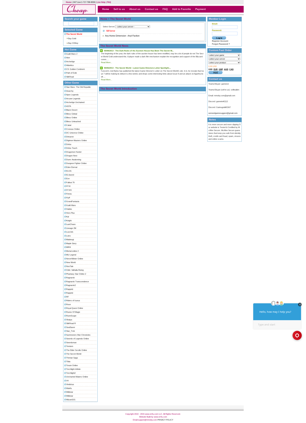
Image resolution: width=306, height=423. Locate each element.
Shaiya (69, 320)
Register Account (220, 41)
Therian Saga (72, 358)
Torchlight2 (71, 373)
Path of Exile (71, 73)
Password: (217, 30)
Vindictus (70, 384)
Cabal (68, 125)
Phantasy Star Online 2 (76, 274)
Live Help (101, 2)
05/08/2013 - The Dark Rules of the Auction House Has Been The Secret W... (139, 51)
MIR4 (68, 247)
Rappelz (69, 289)
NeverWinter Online (74, 259)
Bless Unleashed (73, 121)
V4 (67, 381)
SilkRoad (70, 77)
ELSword (70, 175)
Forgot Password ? (221, 44)
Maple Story (71, 243)
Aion (68, 58)
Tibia (68, 361)
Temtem (69, 346)
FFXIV (69, 190)
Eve (68, 178)
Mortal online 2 (72, 251)
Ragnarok (70, 278)
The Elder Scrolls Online (76, 350)
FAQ (109, 2)
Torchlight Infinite (73, 369)
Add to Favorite (181, 9)
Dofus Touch (71, 148)
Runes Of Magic (73, 312)
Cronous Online (73, 129)
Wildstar (69, 392)
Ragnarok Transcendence (77, 281)
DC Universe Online (74, 133)
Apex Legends (72, 95)
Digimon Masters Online (76, 140)
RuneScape (71, 316)
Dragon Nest (71, 156)
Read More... (106, 62)
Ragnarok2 (71, 285)
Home (68, 2)
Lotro (68, 236)
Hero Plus (70, 213)
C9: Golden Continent (75, 69)
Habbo (69, 209)
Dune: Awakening (73, 159)
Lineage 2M (71, 228)
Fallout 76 (70, 182)
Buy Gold (72, 38)
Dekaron (70, 137)
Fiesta (69, 194)
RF (67, 297)
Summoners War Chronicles (78, 335)
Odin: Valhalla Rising (75, 270)
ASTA (68, 106)
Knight (69, 220)
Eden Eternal (71, 167)
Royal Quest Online (74, 308)
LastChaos (71, 224)
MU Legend (71, 255)
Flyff (68, 198)
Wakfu (69, 388)
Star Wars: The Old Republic (78, 87)
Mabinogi (70, 239)
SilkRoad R (71, 323)
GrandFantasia (72, 201)
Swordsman (71, 342)
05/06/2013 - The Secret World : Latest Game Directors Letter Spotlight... (137, 68)
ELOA (68, 171)
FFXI (68, 186)
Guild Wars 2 (71, 54)
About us (134, 9)
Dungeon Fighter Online (76, 163)
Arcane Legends (73, 99)
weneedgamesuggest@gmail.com (222, 113)
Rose (68, 304)
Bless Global (71, 114)
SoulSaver (70, 327)
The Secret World (73, 354)
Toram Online (72, 365)
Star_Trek (70, 331)
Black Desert (71, 110)
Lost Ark (69, 232)
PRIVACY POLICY (165, 420)
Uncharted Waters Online (77, 377)
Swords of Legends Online (77, 339)
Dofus (68, 144)
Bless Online (71, 117)
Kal (67, 217)
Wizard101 (70, 400)
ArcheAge (70, 61)
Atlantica (69, 65)
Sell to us (119, 9)
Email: (215, 24)
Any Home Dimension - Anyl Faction (122, 36)
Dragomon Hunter (74, 152)
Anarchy (69, 91)
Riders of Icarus (73, 300)
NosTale (69, 266)
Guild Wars (71, 205)
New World (71, 262)
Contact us (151, 9)
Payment (200, 9)
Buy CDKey (73, 43)
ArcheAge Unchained (75, 102)
